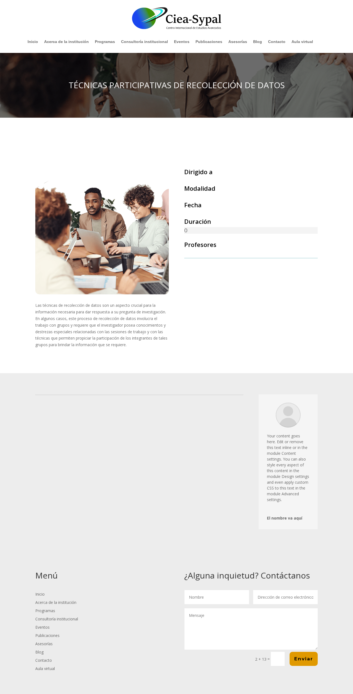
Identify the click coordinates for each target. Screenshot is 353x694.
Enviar (303, 658)
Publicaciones (209, 42)
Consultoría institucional (144, 42)
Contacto (276, 42)
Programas (105, 42)
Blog (257, 42)
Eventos (181, 42)
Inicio (33, 42)
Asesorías (237, 42)
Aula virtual (302, 42)
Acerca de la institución (66, 42)
